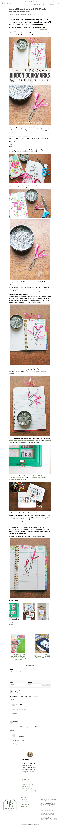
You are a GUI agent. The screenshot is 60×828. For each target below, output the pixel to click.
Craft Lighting (44, 29)
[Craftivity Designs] (6, 3)
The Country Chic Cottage (24, 517)
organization (31, 630)
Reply (12, 699)
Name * (12, 682)
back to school (12, 630)
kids (24, 630)
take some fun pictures (34, 477)
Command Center (38, 476)
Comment (12, 669)
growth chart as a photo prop (17, 479)
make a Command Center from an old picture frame (23, 440)
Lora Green (12, 622)
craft (20, 630)
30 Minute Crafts (40, 517)
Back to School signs (19, 477)
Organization (11, 624)
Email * (30, 682)
